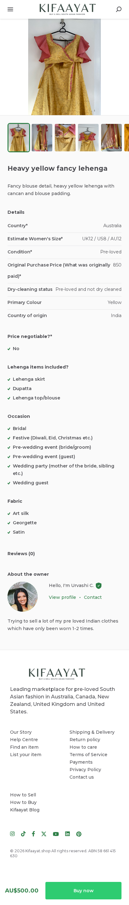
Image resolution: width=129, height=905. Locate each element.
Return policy (85, 739)
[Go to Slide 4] (88, 137)
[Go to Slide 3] (65, 137)
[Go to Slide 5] (111, 137)
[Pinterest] (77, 833)
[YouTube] (56, 833)
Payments (81, 762)
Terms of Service (88, 754)
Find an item (24, 747)
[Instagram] (14, 833)
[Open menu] (10, 9)
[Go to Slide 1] (19, 137)
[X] (44, 833)
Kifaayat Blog (24, 810)
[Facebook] (33, 833)
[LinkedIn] (67, 833)
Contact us (82, 777)
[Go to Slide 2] (42, 137)
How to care (83, 747)
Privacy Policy (85, 769)
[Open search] (118, 9)
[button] (64, 67)
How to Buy (23, 802)
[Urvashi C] (23, 597)
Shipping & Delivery (92, 732)
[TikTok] (23, 833)
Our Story (21, 732)
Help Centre (24, 739)
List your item (25, 754)
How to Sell (23, 795)
